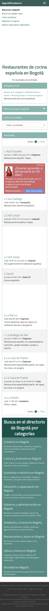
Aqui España (14, 151)
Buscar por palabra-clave (12, 13)
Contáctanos (5, 585)
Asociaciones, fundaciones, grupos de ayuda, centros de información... (24, 573)
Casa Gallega (14, 198)
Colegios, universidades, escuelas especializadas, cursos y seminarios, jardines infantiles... (22, 496)
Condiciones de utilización (39, 585)
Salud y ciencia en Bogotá (20, 550)
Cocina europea (34, 95)
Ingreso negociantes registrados (16, 24)
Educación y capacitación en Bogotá (21, 488)
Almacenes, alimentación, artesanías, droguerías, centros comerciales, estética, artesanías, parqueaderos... (23, 449)
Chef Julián (13, 257)
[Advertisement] (24, 48)
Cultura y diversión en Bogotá (22, 458)
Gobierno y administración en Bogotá (22, 506)
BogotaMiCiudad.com (12, 3)
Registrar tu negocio (10, 21)
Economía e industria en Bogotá (24, 472)
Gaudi (9, 273)
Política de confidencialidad (20, 585)
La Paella (13, 397)
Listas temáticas (9, 17)
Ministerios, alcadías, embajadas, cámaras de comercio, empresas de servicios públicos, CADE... (23, 514)
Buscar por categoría (11, 9)
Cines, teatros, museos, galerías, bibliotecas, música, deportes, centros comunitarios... (24, 464)
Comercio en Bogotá (16, 442)
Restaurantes (18, 95)
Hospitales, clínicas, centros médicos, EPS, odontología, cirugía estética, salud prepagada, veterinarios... (21, 558)
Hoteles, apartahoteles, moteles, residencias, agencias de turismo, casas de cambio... (21, 528)
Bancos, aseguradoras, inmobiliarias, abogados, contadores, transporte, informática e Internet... (22, 478)
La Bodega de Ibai (17, 335)
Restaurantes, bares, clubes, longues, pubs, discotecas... (20, 542)
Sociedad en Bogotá (16, 567)
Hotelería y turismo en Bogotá (23, 522)
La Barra (11, 315)
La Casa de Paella (17, 358)
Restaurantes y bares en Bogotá (24, 536)
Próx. (42, 141)
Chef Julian (13, 215)
